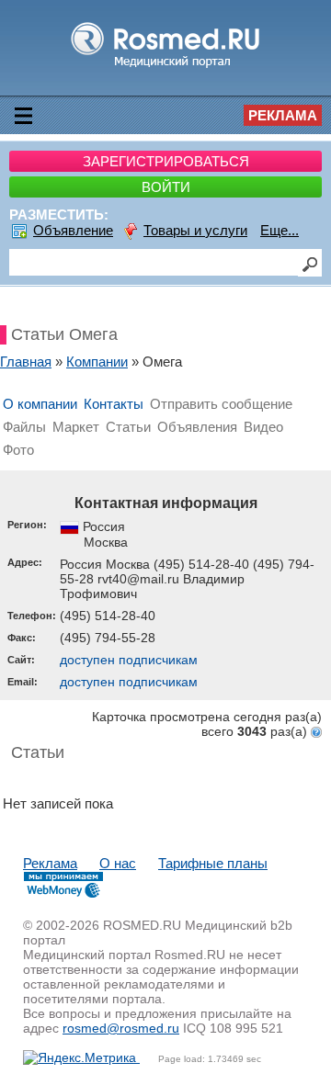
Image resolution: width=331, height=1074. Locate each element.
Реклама (282, 115)
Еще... (279, 230)
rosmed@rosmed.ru (121, 1028)
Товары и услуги (195, 230)
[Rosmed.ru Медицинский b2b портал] (166, 66)
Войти (166, 187)
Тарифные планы (213, 863)
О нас (117, 863)
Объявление (73, 230)
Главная (25, 361)
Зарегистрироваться (166, 161)
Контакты (113, 404)
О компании (40, 404)
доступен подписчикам (129, 659)
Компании (97, 361)
